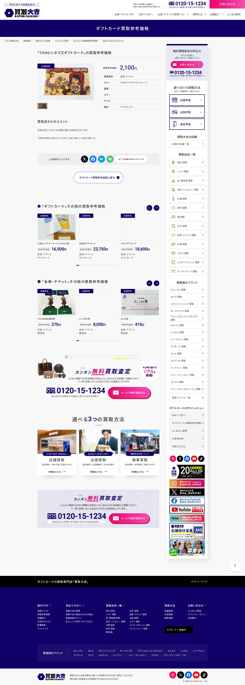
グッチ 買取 (176, 353)
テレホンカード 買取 (187, 271)
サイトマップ (42, 628)
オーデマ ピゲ (126, 650)
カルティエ (103, 655)
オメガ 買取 (176, 296)
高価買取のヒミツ (74, 617)
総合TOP (42, 605)
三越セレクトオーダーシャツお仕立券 (53, 243)
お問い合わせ (187, 64)
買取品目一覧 (114, 605)
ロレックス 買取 (178, 289)
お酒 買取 (182, 198)
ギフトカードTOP (199, 581)
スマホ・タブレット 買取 (188, 262)
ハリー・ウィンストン (137, 655)
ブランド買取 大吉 (12, 40)
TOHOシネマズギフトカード (113, 40)
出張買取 (98, 459)
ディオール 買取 (178, 346)
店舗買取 (57, 459)
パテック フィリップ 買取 (182, 304)
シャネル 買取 (177, 332)
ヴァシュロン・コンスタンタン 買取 (184, 318)
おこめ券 (124, 318)
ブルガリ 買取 (177, 382)
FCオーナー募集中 (176, 629)
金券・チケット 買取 (186, 235)
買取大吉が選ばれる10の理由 (79, 614)
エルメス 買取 (177, 325)
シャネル (184, 650)
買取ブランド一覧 (181, 397)
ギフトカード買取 (61, 40)
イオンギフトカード (129, 243)
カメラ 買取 (183, 253)
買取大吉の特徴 (73, 610)
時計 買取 (182, 162)
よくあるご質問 (179, 430)
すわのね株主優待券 (46, 318)
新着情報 (41, 625)
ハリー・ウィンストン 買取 (182, 374)
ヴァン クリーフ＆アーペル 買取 (185, 389)
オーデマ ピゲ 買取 (180, 311)
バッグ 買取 (182, 171)
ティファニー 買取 (179, 367)
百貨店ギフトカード (87, 243)
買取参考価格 (43, 614)
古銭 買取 (182, 244)
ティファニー (118, 655)
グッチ (91, 655)
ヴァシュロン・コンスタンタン (150, 650)
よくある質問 (234, 14)
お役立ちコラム (179, 446)
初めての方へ (146, 14)
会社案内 (192, 617)
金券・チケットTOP (124, 14)
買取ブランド (43, 610)
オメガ (91, 650)
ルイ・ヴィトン (199, 650)
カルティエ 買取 (178, 360)
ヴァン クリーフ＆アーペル (175, 655)
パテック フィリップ (107, 650)
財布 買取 (182, 207)
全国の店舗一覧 (180, 144)
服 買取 (181, 217)
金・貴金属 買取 (185, 180)
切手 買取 (182, 226)
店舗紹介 (41, 617)
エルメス (171, 650)
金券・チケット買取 (43, 40)
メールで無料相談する (133, 392)
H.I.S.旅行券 (84, 318)
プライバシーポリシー (197, 614)
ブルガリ (155, 655)
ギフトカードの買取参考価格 (186, 423)
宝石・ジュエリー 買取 (187, 189)
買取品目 (27, 40)
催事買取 (140, 459)
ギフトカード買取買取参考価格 (85, 40)
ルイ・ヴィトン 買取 (179, 339)
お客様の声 (178, 438)
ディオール (78, 655)
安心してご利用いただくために (79, 621)
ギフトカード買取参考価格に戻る (97, 177)
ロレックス (78, 650)
